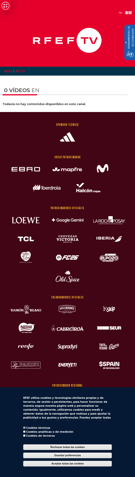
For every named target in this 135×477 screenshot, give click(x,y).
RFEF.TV (20, 71)
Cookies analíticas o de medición (49, 431)
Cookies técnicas (38, 427)
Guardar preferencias (67, 455)
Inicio (8, 71)
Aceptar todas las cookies (67, 463)
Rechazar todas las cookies (67, 447)
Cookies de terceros (40, 435)
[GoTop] (126, 106)
